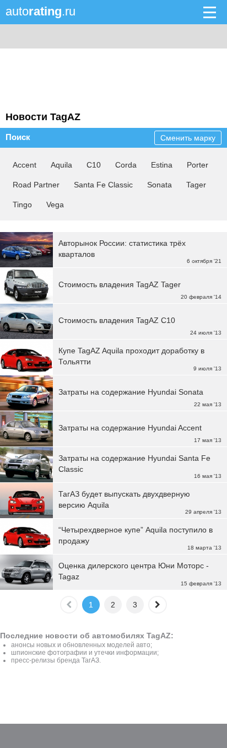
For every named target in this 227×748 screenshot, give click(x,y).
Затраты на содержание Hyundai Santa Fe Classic (134, 463)
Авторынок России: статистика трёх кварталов (122, 249)
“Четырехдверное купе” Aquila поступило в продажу (135, 535)
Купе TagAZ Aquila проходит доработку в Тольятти (131, 356)
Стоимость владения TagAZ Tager (119, 284)
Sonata (159, 184)
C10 (94, 164)
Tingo (22, 204)
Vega (55, 204)
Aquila (61, 164)
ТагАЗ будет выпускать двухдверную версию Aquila (124, 499)
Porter (197, 164)
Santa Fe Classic (103, 184)
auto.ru (40, 11)
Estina (161, 164)
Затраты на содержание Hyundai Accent (130, 427)
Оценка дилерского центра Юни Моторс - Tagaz (133, 571)
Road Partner (36, 184)
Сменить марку (187, 137)
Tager (196, 184)
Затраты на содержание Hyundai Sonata (130, 392)
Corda (126, 164)
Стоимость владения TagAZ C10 (116, 320)
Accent (24, 164)
